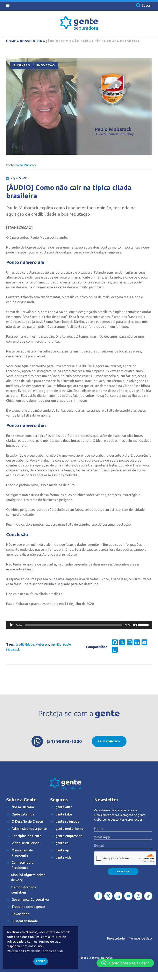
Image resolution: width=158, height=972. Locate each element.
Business (21, 65)
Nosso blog (31, 41)
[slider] (144, 624)
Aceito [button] (41, 961)
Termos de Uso (140, 938)
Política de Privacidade (23, 950)
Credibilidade (24, 644)
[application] (79, 625)
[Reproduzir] (11, 625)
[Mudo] (135, 625)
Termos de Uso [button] (52, 950)
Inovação (46, 65)
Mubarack (42, 644)
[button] (125, 963)
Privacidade (116, 938)
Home (11, 41)
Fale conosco (109, 741)
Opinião (56, 644)
